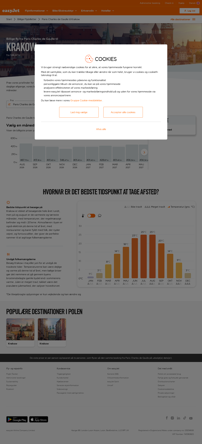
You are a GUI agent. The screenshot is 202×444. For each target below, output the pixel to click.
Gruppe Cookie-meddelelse (86, 100)
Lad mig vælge (79, 112)
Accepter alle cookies (123, 112)
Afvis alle (101, 129)
